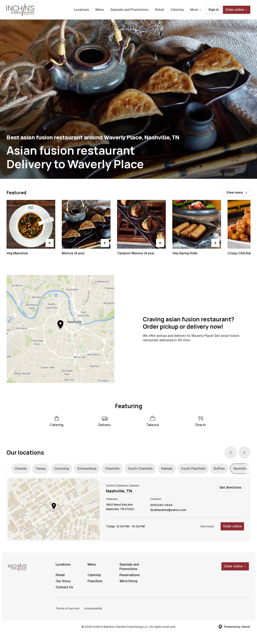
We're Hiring (128, 581)
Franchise (95, 581)
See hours (207, 526)
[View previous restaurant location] (230, 453)
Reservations (129, 575)
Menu (99, 10)
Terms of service (67, 608)
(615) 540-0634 (161, 505)
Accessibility (93, 608)
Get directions (230, 487)
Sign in (213, 10)
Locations (81, 10)
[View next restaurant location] (244, 453)
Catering (177, 10)
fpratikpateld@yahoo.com (168, 510)
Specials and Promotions (129, 10)
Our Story (63, 581)
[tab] (20, 469)
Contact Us (64, 587)
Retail (159, 10)
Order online (232, 526)
